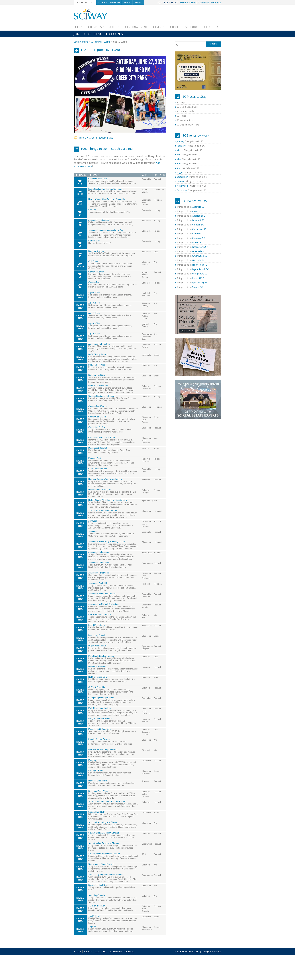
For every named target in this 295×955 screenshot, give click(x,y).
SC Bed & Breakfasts (187, 106)
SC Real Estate (212, 27)
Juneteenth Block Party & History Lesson (106, 541)
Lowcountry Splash (96, 635)
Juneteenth (93, 531)
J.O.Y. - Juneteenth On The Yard (102, 510)
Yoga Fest (92, 926)
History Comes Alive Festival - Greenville (106, 199)
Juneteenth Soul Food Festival (102, 594)
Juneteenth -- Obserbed (98, 220)
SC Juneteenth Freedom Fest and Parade (106, 801)
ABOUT (88, 951)
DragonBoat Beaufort (97, 448)
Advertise (115, 2)
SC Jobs (78, 27)
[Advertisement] (165, 16)
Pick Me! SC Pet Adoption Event (103, 749)
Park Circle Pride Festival (99, 708)
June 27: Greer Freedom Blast (96, 137)
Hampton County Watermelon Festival (105, 479)
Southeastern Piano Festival (101, 864)
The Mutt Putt (94, 916)
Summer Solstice (96, 251)
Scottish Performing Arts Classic (102, 822)
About (127, 2)
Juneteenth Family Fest (98, 573)
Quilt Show (93, 261)
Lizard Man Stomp (96, 625)
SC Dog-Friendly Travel (188, 124)
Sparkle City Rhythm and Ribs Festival (105, 874)
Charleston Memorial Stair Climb (102, 437)
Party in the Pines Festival (100, 718)
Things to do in (190, 206)
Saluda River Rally (96, 812)
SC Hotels (175, 27)
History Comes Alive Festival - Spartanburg (107, 500)
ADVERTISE (115, 951)
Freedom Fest (94, 458)
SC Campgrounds (185, 111)
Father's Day (94, 241)
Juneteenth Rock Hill (97, 583)
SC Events (158, 27)
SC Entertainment (136, 27)
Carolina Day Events (97, 406)
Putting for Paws (95, 770)
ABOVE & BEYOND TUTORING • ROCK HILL (200, 2)
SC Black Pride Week (98, 791)
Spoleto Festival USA (98, 885)
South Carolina (85, 2)
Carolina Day (94, 282)
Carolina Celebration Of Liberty (102, 396)
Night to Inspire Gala (97, 677)
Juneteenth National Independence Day (105, 230)
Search (213, 44)
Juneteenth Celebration (98, 552)
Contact (138, 2)
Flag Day (92, 210)
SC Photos (191, 27)
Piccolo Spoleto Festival (99, 739)
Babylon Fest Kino (96, 365)
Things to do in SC (190, 141)
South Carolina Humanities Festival (104, 854)
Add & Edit (102, 2)
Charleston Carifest (96, 427)
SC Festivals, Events (100, 41)
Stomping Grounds (96, 895)
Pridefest (92, 760)
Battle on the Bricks (97, 375)
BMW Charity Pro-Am (98, 354)
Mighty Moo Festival (97, 646)
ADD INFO (100, 951)
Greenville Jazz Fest (97, 179)
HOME (77, 951)
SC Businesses (95, 27)
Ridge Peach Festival (97, 781)
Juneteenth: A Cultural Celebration (103, 604)
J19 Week (92, 521)
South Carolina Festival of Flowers (103, 843)
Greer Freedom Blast (97, 469)
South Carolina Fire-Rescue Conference (106, 189)
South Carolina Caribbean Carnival (103, 833)
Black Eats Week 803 (98, 385)
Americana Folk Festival (99, 344)
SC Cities (114, 27)
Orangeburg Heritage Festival (101, 698)
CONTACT (130, 951)
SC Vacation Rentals (187, 120)
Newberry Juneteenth (97, 666)
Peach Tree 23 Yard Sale (99, 729)
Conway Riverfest (96, 272)
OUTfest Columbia (96, 687)
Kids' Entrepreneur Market (99, 614)
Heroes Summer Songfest (99, 489)
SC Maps (181, 102)
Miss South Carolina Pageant (101, 656)
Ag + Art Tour (94, 292)
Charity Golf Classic (97, 417)
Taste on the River (96, 906)
